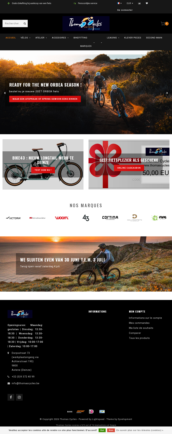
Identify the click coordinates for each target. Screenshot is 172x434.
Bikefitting (80, 37)
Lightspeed (98, 419)
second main (154, 37)
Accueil (11, 37)
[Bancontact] (102, 411)
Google (113, 425)
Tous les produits (139, 338)
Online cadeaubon (129, 168)
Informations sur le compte (145, 318)
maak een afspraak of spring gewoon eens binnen (45, 99)
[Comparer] (139, 3)
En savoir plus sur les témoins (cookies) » (139, 430)
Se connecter (125, 10)
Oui (102, 430)
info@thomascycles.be (25, 383)
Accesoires (59, 37)
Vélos (24, 37)
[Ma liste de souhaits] (147, 3)
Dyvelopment (125, 419)
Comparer (135, 333)
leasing (112, 37)
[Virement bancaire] (70, 411)
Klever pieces (132, 37)
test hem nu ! (43, 170)
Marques (86, 46)
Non (111, 430)
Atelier (40, 37)
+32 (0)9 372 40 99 (23, 376)
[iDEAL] (91, 411)
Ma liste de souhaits (141, 328)
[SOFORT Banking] (80, 411)
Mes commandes (139, 323)
